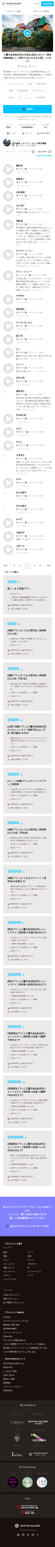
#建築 (11, 90)
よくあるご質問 (10, 1371)
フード (30, 1275)
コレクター (44, 151)
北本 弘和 (20, 377)
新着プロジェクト (11, 1298)
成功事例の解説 (10, 1328)
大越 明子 (20, 532)
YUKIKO (20, 295)
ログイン (37, 3)
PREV (5, 565)
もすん (19, 428)
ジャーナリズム (10, 1279)
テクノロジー (9, 1271)
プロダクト (32, 1263)
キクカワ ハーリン (24, 250)
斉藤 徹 (19, 220)
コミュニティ (9, 1263)
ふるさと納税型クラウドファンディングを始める (24, 1344)
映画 (5, 1252)
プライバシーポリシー (12, 1386)
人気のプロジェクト (11, 1294)
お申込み (7, 1317)
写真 (5, 1256)
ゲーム (30, 1259)
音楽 (29, 1256)
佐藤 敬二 (20, 178)
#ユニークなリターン (16, 83)
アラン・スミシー (24, 271)
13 (34, 565)
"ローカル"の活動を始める (14, 1340)
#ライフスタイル (39, 90)
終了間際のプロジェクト (13, 1302)
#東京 (30, 83)
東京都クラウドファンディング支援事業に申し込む (25, 1347)
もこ (18, 348)
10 (14, 565)
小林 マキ (20, 545)
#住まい (12, 97)
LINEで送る (45, 133)
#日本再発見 (40, 97)
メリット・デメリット (12, 1332)
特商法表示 (8, 1390)
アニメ (6, 1259)
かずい (19, 478)
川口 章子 (20, 205)
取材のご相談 (9, 1378)
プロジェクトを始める (41, 11)
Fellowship (7, 1336)
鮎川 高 (19, 335)
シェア (12, 133)
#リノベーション (25, 97)
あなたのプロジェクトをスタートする (29, 1226)
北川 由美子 (21, 492)
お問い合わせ (9, 1375)
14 (40, 565)
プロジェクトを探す (13, 11)
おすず (19, 519)
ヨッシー (20, 364)
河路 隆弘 (20, 308)
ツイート (29, 133)
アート (34, 66)
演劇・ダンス (8, 1267)
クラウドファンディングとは (15, 1320)
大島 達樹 (20, 192)
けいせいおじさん (24, 322)
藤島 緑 (19, 165)
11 (20, 565)
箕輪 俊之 (20, 390)
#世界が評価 (41, 83)
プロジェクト (10, 151)
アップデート (26, 151)
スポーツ (7, 1275)
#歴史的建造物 (22, 90)
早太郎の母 (21, 414)
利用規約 (7, 1382)
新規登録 (48, 4)
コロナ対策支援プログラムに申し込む (19, 1351)
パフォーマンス (34, 1271)
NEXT (49, 565)
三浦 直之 (20, 454)
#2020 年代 (8, 1367)
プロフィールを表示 (27, 145)
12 (27, 566)
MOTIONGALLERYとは (13, 1363)
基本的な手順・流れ (11, 1324)
